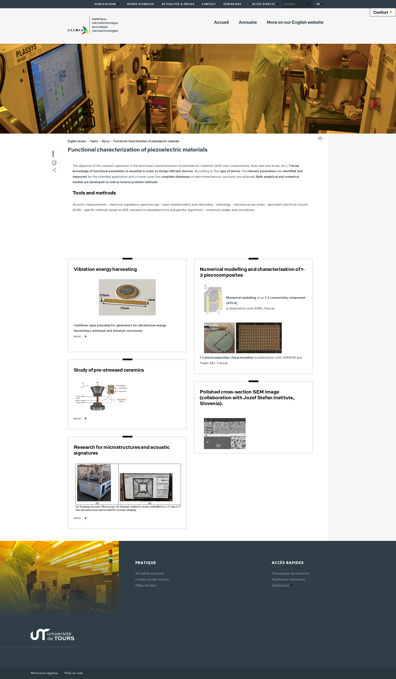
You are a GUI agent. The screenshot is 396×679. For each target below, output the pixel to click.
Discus (106, 141)
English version (77, 141)
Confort (382, 12)
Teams (94, 141)
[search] (292, 4)
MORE (77, 336)
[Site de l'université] (37, 638)
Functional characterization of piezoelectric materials (146, 141)
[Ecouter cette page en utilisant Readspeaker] (320, 139)
